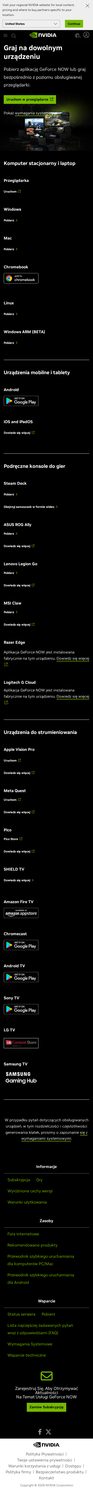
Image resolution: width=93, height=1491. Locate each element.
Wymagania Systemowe (29, 1343)
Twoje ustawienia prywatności (44, 1459)
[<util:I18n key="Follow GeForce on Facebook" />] (40, 1432)
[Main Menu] (5, 36)
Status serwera (21, 1314)
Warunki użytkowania (27, 1202)
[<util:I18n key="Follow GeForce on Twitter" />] (48, 1432)
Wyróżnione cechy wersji (30, 1190)
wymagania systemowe (35, 113)
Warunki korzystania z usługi (34, 1465)
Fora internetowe (23, 1233)
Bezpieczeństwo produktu (60, 1471)
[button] (77, 36)
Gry (39, 1179)
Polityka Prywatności (45, 1453)
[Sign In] (87, 35)
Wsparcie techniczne (26, 1355)
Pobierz (48, 1314)
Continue (74, 24)
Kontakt (46, 1477)
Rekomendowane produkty (32, 1245)
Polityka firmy (18, 1471)
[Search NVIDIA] (14, 34)
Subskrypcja (18, 1179)
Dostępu (73, 1465)
